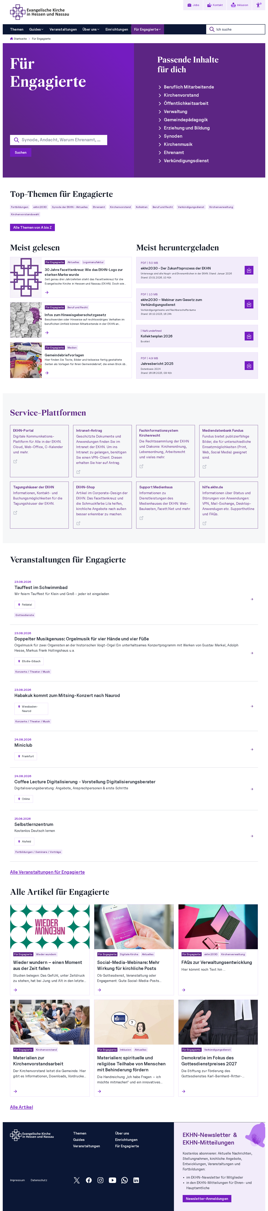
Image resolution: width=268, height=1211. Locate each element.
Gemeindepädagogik (186, 119)
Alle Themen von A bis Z (32, 227)
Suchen (21, 152)
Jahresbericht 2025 (157, 364)
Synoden (173, 136)
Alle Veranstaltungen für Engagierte (47, 872)
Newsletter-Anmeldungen (207, 1199)
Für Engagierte (41, 38)
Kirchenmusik (178, 144)
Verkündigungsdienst (186, 160)
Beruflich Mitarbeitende (189, 87)
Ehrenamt (174, 152)
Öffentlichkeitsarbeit (186, 103)
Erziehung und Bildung (187, 128)
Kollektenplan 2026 (156, 336)
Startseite (20, 38)
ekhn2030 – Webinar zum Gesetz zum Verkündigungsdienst (171, 302)
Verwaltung (175, 111)
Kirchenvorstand (181, 95)
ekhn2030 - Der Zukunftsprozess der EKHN (176, 268)
